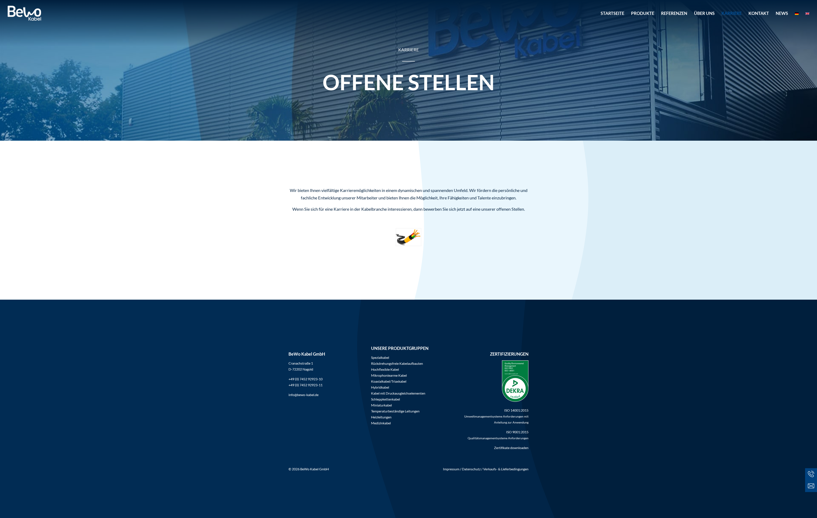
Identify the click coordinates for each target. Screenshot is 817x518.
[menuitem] (614, 13)
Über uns (704, 13)
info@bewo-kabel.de (304, 395)
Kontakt (758, 13)
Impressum (451, 469)
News (782, 13)
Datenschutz (471, 469)
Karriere (731, 13)
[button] (811, 486)
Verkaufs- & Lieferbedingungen (505, 469)
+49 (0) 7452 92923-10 (306, 379)
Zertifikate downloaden (511, 448)
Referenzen (674, 13)
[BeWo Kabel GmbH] (24, 13)
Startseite (612, 13)
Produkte (642, 13)
